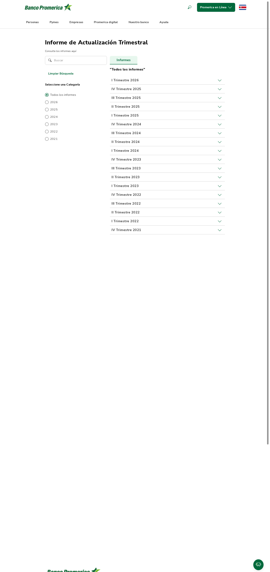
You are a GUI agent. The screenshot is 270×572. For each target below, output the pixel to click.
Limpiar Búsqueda (60, 74)
